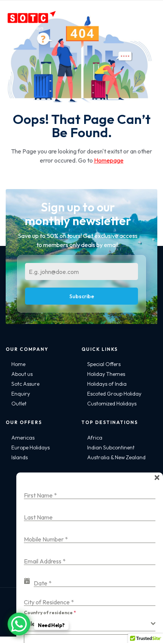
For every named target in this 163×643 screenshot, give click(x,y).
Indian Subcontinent (111, 447)
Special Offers (104, 364)
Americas (22, 437)
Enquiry (20, 393)
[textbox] (87, 623)
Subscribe (81, 296)
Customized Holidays (111, 403)
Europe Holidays (30, 447)
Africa (94, 437)
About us (22, 374)
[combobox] (89, 623)
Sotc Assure (25, 383)
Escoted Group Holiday (114, 393)
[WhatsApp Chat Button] (19, 624)
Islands (19, 457)
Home (18, 364)
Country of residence (50, 612)
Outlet (19, 403)
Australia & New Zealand (116, 457)
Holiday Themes (106, 374)
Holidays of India (107, 383)
